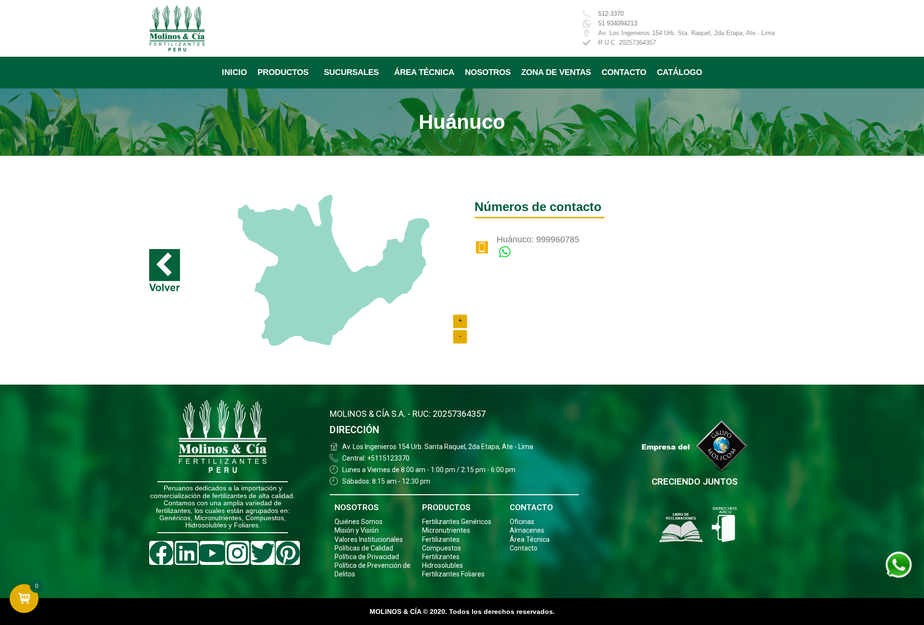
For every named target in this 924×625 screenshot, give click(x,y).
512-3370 (611, 13)
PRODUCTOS (282, 72)
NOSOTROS (488, 72)
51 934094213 (617, 23)
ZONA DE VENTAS (556, 72)
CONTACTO (624, 72)
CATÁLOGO (679, 72)
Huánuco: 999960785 (538, 239)
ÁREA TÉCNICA (424, 72)
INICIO (234, 72)
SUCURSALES (351, 72)
